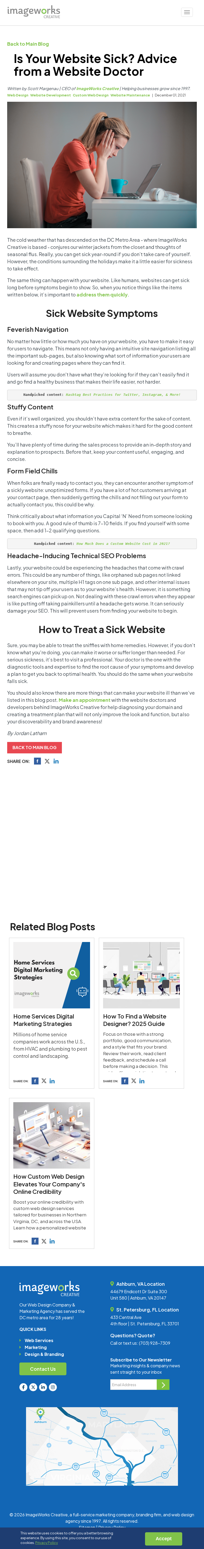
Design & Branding (44, 1354)
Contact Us (43, 1369)
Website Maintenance (130, 95)
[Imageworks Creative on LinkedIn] (43, 1387)
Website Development (50, 95)
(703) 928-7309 (154, 1343)
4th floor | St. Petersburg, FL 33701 (144, 1323)
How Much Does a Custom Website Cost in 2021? (123, 544)
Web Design (17, 95)
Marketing (36, 1347)
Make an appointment (84, 700)
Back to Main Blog (28, 44)
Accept (164, 1538)
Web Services (39, 1340)
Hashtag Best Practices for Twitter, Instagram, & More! (123, 395)
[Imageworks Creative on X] (33, 1387)
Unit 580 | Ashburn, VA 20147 (138, 1298)
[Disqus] (102, 841)
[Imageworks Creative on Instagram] (53, 1387)
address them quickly (102, 294)
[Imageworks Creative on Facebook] (23, 1387)
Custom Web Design (91, 95)
